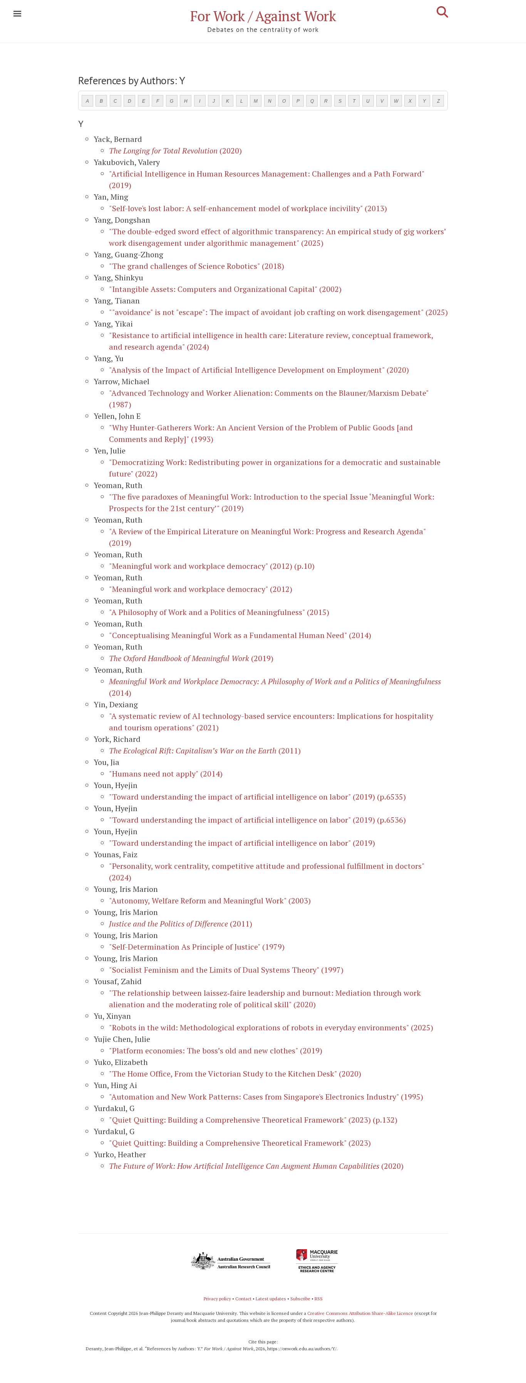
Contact (243, 1298)
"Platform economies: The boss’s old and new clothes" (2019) (215, 1050)
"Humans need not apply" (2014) (166, 773)
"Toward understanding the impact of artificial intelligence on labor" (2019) (242, 843)
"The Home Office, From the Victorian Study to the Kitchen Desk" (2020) (235, 1073)
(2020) (175, 150)
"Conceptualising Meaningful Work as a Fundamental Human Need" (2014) (240, 635)
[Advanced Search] (442, 12)
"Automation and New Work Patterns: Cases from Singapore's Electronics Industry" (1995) (266, 1096)
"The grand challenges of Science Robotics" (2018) (196, 266)
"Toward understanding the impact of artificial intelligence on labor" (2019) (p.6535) (257, 796)
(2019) (191, 658)
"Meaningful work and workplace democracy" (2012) (200, 589)
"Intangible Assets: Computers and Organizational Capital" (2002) (225, 289)
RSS (319, 1298)
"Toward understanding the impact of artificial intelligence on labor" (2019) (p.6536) (257, 820)
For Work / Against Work (263, 16)
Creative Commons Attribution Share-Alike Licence (360, 1313)
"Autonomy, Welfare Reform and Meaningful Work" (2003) (210, 900)
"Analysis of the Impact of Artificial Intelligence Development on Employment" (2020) (259, 370)
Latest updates (271, 1298)
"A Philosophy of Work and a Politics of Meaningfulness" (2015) (219, 612)
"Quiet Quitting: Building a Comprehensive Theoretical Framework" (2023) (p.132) (253, 1120)
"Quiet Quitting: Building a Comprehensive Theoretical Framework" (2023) (240, 1143)
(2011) (205, 750)
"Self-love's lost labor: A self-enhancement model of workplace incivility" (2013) (248, 208)
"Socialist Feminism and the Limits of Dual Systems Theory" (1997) (226, 970)
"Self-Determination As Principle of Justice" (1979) (197, 946)
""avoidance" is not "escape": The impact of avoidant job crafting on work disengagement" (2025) (278, 312)
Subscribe (300, 1298)
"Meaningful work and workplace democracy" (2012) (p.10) (212, 566)
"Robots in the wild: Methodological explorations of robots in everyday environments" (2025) (271, 1027)
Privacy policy (217, 1298)
